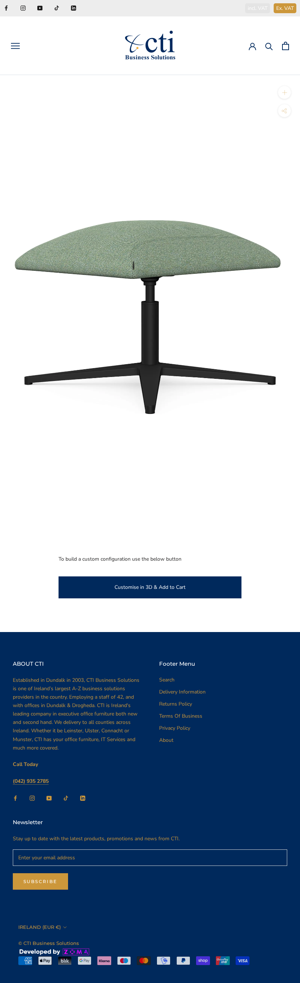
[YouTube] (39, 7)
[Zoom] (284, 92)
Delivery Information (182, 691)
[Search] (269, 46)
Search (167, 679)
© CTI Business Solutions (48, 943)
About (166, 740)
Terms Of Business (180, 716)
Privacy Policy (174, 728)
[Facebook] (6, 7)
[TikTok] (56, 7)
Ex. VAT (285, 8)
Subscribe (40, 881)
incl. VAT (257, 8)
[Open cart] (285, 46)
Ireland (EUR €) (39, 927)
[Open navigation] (15, 46)
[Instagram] (23, 7)
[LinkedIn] (73, 7)
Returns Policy (175, 703)
